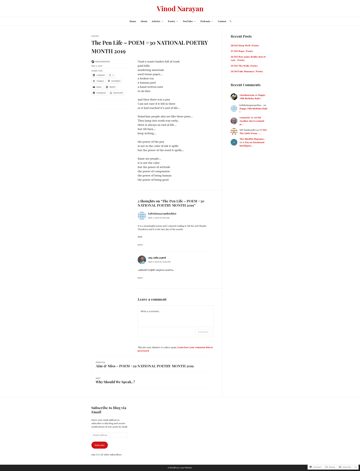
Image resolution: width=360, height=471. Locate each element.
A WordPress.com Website (180, 467)
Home (133, 21)
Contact (222, 21)
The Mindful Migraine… (252, 138)
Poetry (171, 21)
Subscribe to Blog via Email (108, 409)
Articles (156, 21)
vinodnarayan (102, 62)
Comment (203, 332)
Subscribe (99, 445)
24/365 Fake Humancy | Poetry (247, 71)
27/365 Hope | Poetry (242, 51)
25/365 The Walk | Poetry (244, 65)
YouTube (188, 21)
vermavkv (244, 117)
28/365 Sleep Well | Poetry (245, 45)
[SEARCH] (230, 21)
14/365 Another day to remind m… (251, 121)
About (143, 21)
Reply (140, 245)
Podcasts (205, 21)
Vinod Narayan (180, 8)
